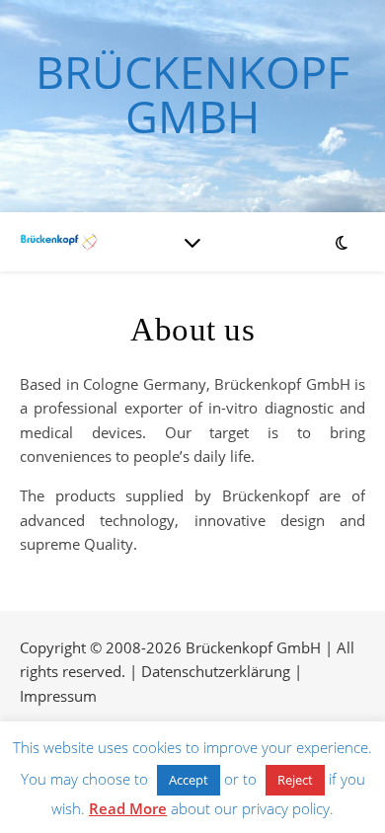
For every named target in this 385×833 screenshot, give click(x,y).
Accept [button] (188, 780)
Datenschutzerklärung (215, 671)
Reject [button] (295, 780)
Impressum (58, 696)
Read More (128, 808)
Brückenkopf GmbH (192, 93)
